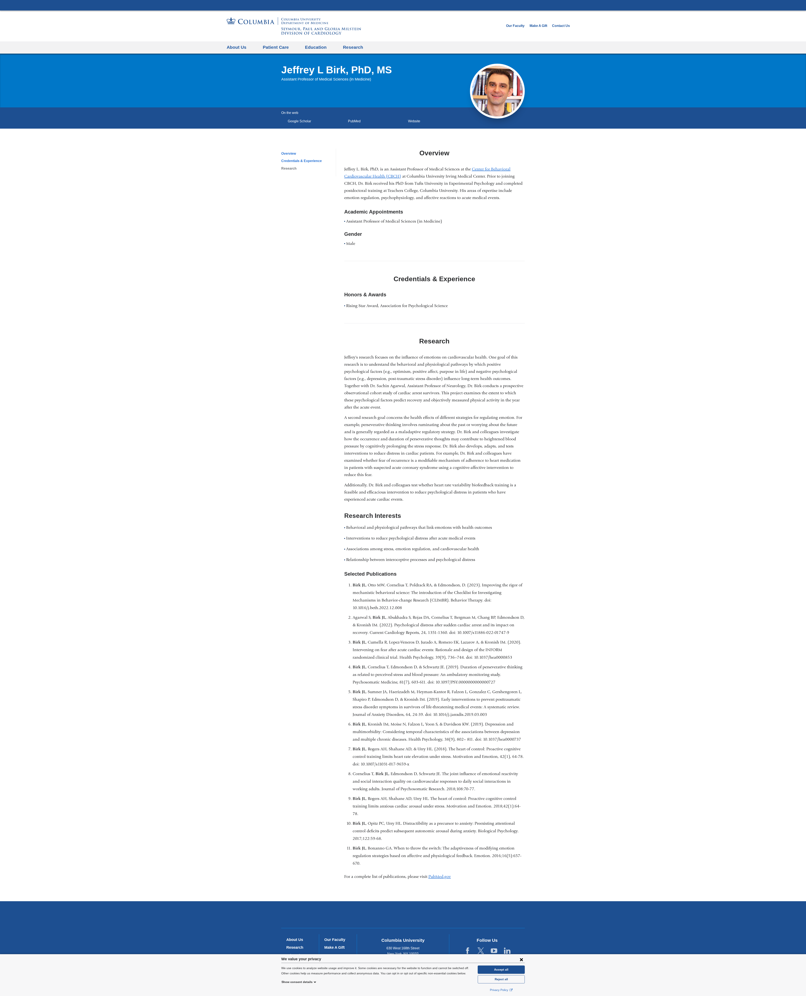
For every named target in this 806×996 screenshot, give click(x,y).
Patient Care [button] (276, 47)
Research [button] (353, 47)
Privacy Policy (499, 990)
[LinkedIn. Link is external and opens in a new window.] (507, 950)
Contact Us (561, 26)
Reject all (501, 979)
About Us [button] (236, 47)
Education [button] (316, 47)
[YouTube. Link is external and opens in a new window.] (494, 950)
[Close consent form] (521, 959)
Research (289, 168)
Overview (288, 153)
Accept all (501, 969)
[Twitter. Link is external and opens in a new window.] (480, 950)
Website (414, 121)
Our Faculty (515, 26)
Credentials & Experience (301, 161)
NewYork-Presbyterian (403, 915)
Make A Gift (538, 26)
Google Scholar (301, 121)
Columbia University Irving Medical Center (403, 5)
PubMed (355, 121)
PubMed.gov (441, 876)
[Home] (294, 26)
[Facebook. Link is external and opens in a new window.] (467, 950)
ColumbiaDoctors (463, 914)
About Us (294, 940)
